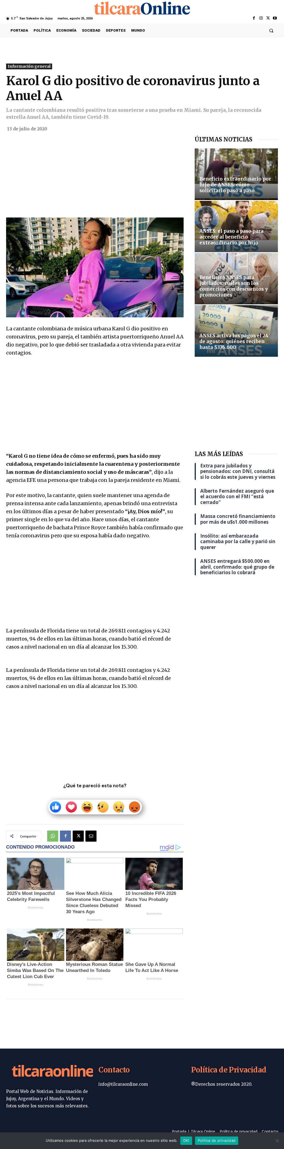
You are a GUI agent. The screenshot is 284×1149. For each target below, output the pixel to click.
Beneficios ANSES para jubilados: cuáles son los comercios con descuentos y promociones (233, 286)
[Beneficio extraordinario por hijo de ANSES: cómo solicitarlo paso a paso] (236, 174)
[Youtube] (275, 18)
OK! (186, 1140)
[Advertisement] (95, 176)
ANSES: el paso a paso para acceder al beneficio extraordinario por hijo (231, 237)
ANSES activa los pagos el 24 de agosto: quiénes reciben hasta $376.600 (233, 341)
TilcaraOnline (52, 1072)
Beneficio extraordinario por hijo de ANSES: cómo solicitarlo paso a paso (235, 185)
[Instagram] (260, 18)
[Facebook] (253, 18)
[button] (271, 30)
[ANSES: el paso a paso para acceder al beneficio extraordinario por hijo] (236, 226)
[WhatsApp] (52, 836)
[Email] (91, 836)
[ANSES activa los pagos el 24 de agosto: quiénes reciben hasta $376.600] (236, 330)
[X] (268, 18)
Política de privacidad (217, 1140)
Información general (29, 66)
